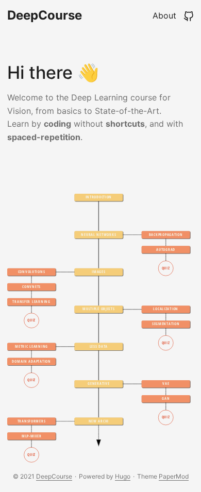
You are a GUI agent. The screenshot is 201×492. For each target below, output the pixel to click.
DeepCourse (44, 15)
